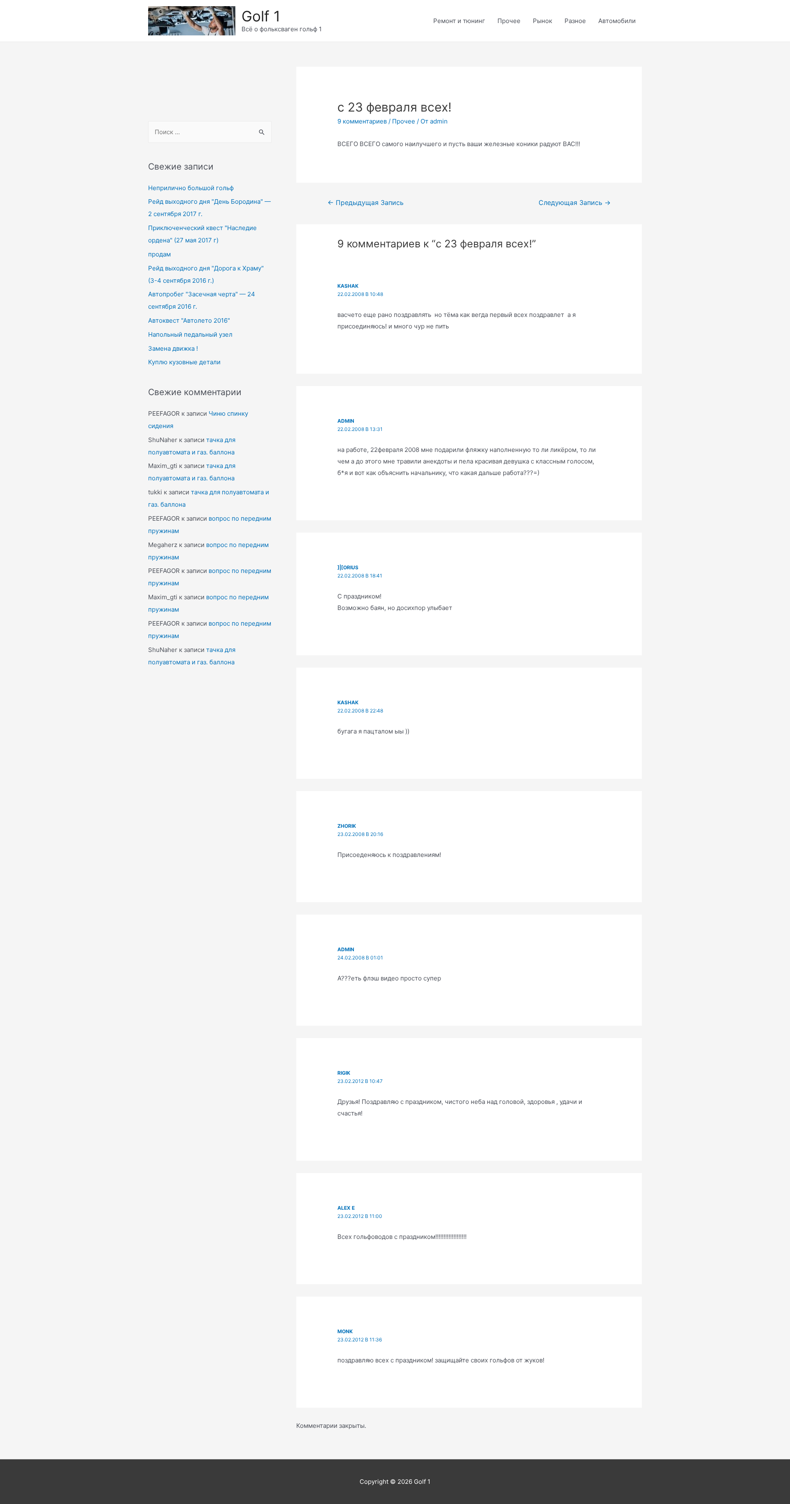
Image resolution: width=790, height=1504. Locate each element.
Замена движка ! (173, 348)
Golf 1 (261, 16)
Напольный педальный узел (190, 334)
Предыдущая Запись (366, 203)
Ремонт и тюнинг (459, 21)
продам (159, 254)
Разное (575, 21)
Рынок (542, 21)
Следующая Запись (575, 203)
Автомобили (617, 21)
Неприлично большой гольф (191, 188)
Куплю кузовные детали (184, 362)
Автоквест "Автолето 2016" (189, 320)
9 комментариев (362, 121)
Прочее (508, 21)
